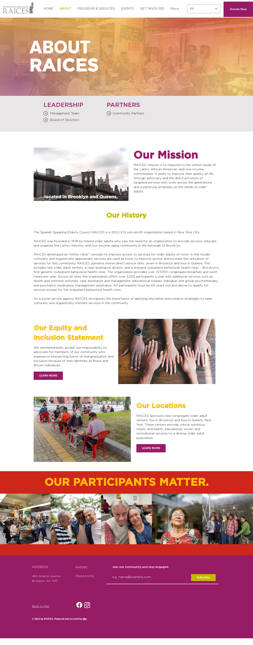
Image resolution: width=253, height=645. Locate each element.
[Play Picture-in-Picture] (116, 195)
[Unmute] (45, 195)
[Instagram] (87, 605)
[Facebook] (79, 605)
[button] (127, 9)
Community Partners (128, 113)
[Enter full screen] (123, 195)
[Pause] (38, 195)
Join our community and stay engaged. (140, 567)
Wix (85, 619)
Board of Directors (64, 119)
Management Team (64, 113)
